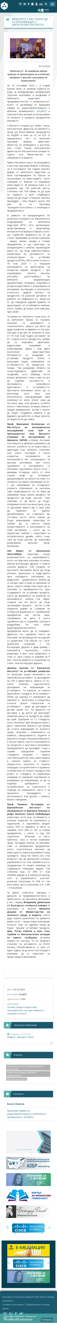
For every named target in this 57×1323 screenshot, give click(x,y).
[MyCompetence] (28, 1277)
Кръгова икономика (16, 1079)
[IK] (28, 1211)
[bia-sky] (28, 1142)
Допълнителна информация (18, 1319)
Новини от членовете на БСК (25, 1012)
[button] (45, 4)
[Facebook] (28, 4)
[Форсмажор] (28, 1250)
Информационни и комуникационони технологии (25, 1067)
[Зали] (32, 4)
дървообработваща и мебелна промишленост (22, 1074)
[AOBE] (28, 1163)
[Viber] (20, 4)
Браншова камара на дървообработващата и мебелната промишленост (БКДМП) (26, 1114)
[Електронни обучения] (28, 1179)
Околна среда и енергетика (22, 1007)
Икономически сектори (19, 1010)
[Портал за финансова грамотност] (28, 1195)
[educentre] (28, 1228)
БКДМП (42, 111)
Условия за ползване (13, 1304)
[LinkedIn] (24, 4)
